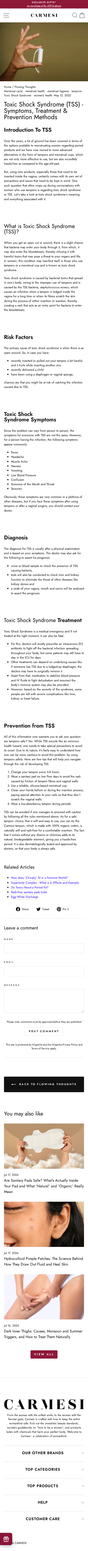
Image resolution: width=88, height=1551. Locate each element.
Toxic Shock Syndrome (17, 95)
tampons (77, 91)
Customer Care (43, 1519)
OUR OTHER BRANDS (43, 1453)
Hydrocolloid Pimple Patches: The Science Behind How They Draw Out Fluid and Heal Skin (43, 1261)
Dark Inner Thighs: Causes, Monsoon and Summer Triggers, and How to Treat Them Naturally (43, 1333)
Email (9, 962)
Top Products (42, 1486)
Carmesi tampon (14, 825)
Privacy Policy (70, 1044)
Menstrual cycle (13, 91)
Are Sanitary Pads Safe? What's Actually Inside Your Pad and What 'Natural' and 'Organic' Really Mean (44, 1186)
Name (9, 939)
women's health (43, 95)
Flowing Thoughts (25, 87)
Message (12, 985)
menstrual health (35, 91)
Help (43, 1502)
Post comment (44, 1031)
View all (44, 1354)
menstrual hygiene (58, 91)
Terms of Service (40, 1048)
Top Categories (42, 1469)
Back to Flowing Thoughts (47, 1084)
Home (7, 87)
